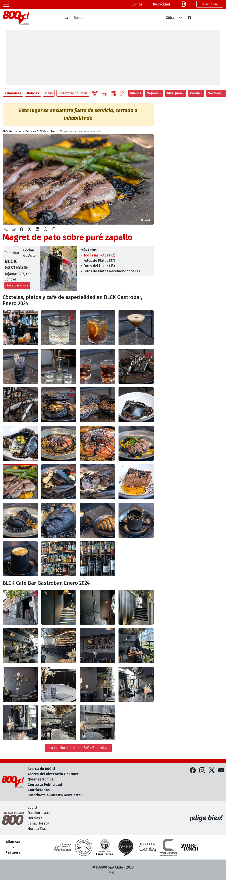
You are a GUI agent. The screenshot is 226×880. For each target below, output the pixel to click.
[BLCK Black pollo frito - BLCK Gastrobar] (136, 366)
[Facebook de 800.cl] (193, 770)
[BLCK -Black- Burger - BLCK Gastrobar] (59, 404)
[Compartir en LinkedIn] (37, 229)
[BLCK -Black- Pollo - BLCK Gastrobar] (20, 404)
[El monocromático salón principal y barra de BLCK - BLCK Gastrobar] (20, 645)
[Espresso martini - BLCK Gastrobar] (136, 327)
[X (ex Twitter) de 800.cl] (212, 770)
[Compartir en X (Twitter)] (29, 229)
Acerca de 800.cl (41, 769)
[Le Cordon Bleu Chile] (105, 847)
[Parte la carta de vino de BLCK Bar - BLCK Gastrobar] (97, 558)
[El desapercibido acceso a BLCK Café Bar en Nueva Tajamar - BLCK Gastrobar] (20, 607)
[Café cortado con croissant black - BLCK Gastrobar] (97, 520)
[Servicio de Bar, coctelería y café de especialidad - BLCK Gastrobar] (20, 327)
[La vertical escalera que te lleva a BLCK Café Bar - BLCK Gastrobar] (59, 607)
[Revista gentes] (147, 847)
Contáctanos (39, 790)
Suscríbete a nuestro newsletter (55, 795)
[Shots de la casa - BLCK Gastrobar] (97, 366)
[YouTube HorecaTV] (221, 770)
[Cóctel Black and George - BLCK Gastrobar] (59, 327)
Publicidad (161, 4)
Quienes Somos (40, 779)
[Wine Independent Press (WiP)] (126, 847)
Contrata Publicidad (45, 784)
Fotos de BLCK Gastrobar (40, 131)
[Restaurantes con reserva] (122, 93)
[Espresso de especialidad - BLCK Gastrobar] (136, 520)
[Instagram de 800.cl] (202, 770)
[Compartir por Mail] (14, 229)
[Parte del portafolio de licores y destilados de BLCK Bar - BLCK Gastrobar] (59, 558)
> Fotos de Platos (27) (98, 260)
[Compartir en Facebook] (22, 229)
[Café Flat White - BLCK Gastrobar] (20, 558)
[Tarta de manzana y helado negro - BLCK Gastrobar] (20, 520)
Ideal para (174, 93)
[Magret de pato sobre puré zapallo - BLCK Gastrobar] (136, 443)
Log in (113, 872)
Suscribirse (210, 4)
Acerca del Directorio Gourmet (53, 774)
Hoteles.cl (35, 818)
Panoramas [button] (13, 93)
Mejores (153, 93)
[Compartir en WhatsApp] (45, 229)
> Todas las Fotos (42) (98, 255)
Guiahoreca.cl (39, 813)
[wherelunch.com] (189, 847)
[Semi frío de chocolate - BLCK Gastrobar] (136, 481)
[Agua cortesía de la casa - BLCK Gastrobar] (59, 366)
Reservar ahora (17, 285)
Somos (137, 4)
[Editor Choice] (95, 93)
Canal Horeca (38, 823)
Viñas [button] (49, 93)
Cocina (195, 93)
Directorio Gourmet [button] (72, 93)
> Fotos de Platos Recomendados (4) (110, 271)
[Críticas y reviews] (113, 93)
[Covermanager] (168, 847)
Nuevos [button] (135, 93)
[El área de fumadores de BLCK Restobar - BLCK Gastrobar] (59, 722)
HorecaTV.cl (37, 828)
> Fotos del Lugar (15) (98, 266)
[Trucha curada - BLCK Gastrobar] (59, 443)
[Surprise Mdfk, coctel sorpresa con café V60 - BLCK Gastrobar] (97, 327)
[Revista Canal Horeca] (62, 847)
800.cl (32, 807)
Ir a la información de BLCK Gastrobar (78, 748)
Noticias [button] (33, 93)
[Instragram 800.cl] (183, 4)
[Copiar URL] (53, 229)
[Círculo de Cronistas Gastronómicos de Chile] (83, 847)
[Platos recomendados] (104, 93)
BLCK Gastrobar (12, 131)
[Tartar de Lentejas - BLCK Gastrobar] (136, 404)
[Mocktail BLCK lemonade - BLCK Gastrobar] (20, 366)
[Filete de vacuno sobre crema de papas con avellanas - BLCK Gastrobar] (59, 481)
